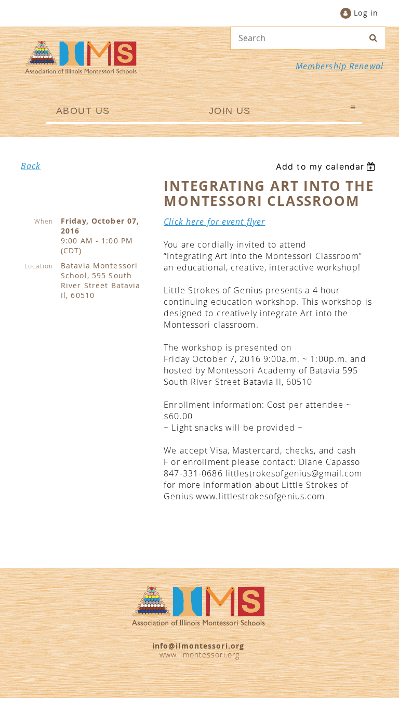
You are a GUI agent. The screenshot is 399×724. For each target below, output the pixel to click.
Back (31, 166)
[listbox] (327, 166)
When (43, 221)
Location (38, 266)
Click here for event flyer (214, 221)
